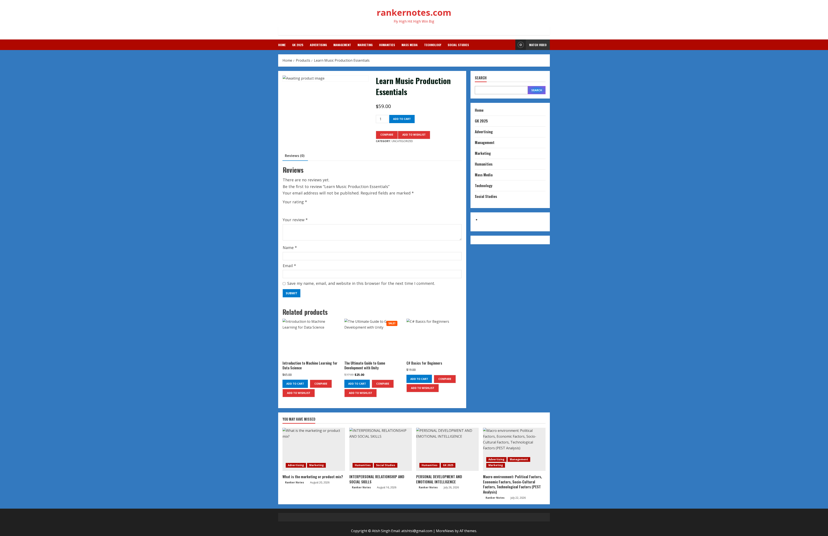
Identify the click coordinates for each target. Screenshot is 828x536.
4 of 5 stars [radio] (304, 208)
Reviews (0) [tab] (294, 155)
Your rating (295, 201)
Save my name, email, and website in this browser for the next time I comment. (361, 283)
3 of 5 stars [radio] (297, 208)
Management (342, 44)
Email (289, 265)
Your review (295, 219)
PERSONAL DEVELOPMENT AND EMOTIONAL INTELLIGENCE (439, 479)
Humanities (387, 44)
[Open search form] (511, 45)
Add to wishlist (414, 134)
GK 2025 (297, 44)
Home (282, 44)
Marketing (365, 44)
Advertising (318, 44)
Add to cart (402, 119)
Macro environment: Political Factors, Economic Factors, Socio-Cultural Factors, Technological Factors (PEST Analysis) (512, 484)
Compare (386, 134)
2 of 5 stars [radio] (291, 208)
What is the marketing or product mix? (312, 476)
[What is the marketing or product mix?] (313, 449)
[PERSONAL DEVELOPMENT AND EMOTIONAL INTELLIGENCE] (447, 449)
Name (290, 247)
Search (481, 77)
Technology (432, 44)
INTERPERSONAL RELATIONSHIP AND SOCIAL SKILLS (376, 479)
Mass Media (409, 44)
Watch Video (538, 44)
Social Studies (458, 44)
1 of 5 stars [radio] (285, 208)
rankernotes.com (414, 12)
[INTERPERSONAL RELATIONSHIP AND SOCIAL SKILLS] (380, 449)
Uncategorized (402, 141)
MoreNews (445, 530)
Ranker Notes (294, 482)
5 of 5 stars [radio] (310, 208)
